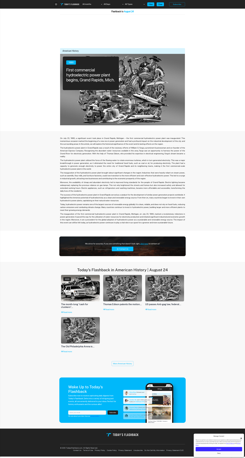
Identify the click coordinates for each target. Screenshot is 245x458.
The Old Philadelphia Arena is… (77, 346)
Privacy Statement (125, 450)
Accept (219, 449)
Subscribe (177, 4)
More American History (122, 363)
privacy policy (94, 416)
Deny (218, 453)
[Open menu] (56, 4)
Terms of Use (88, 450)
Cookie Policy (112, 450)
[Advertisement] (122, 33)
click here (144, 244)
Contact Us (123, 249)
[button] (241, 438)
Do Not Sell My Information (154, 450)
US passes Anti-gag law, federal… (163, 304)
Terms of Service (230, 443)
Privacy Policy (100, 450)
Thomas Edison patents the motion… (122, 304)
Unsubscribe (138, 450)
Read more (67, 312)
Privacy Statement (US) (175, 450)
